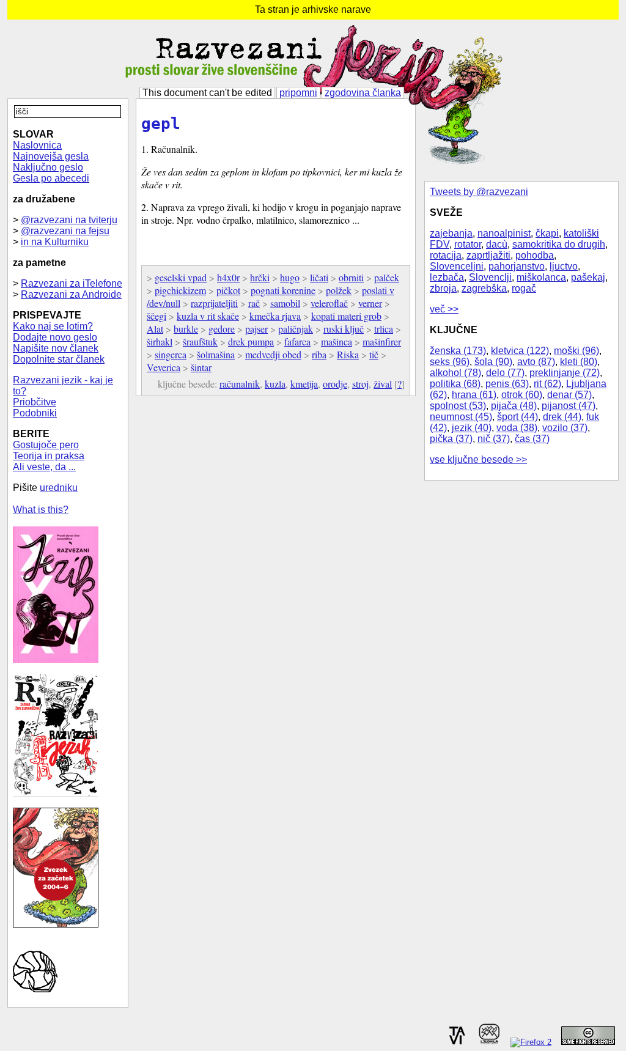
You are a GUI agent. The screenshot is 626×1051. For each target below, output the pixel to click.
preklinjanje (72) (564, 372)
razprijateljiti (214, 303)
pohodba (534, 255)
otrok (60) (521, 394)
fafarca (297, 341)
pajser (256, 328)
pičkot (228, 290)
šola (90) (493, 361)
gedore (221, 328)
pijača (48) (514, 405)
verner (370, 303)
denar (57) (569, 394)
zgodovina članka (363, 92)
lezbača (447, 277)
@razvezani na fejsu (65, 231)
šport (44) (517, 416)
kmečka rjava (275, 315)
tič (373, 354)
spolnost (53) (458, 405)
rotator (467, 244)
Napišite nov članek (55, 348)
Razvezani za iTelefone (71, 283)
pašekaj (588, 277)
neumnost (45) (461, 416)
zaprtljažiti (488, 255)
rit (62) (547, 383)
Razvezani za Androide (71, 294)
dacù (496, 244)
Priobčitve (34, 402)
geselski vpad (181, 277)
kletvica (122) (520, 350)
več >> (444, 309)
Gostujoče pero (46, 445)
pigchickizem (180, 290)
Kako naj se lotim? (53, 326)
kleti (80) (578, 361)
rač (254, 303)
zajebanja (451, 233)
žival (383, 383)
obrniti (351, 277)
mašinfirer (382, 341)
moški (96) (576, 350)
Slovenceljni (457, 266)
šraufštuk (200, 341)
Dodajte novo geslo (55, 337)
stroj (360, 383)
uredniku (59, 487)
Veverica (163, 367)
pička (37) (451, 438)
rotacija (446, 255)
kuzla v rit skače (208, 315)
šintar (201, 367)
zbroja (443, 288)
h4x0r (228, 277)
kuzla (275, 383)
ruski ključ (343, 328)
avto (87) (536, 361)
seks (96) (450, 361)
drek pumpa (251, 341)
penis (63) (507, 383)
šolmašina (216, 354)
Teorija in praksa (48, 456)
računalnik (239, 383)
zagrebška (484, 288)
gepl (160, 123)
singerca (170, 354)
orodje (335, 383)
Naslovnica (37, 145)
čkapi (547, 233)
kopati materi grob (346, 315)
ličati (319, 277)
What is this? (40, 509)
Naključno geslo (48, 167)
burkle (186, 328)
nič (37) (493, 438)
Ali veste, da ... (44, 467)
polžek (339, 290)
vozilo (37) (564, 427)
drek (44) (562, 416)
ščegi (156, 315)
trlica (383, 328)
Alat (155, 328)
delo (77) (505, 372)
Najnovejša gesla (51, 156)
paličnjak (295, 328)
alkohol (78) (455, 372)
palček (386, 277)
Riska (348, 354)
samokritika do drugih (558, 244)
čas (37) (532, 438)
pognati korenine (283, 290)
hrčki (260, 277)
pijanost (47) (568, 405)
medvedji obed (273, 354)
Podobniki (35, 413)
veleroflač (329, 303)
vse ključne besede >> (478, 459)
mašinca (336, 341)
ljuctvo (564, 266)
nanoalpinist (504, 233)
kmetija (304, 383)
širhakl (159, 341)
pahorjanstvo (516, 266)
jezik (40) (472, 427)
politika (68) (455, 383)
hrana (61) (474, 394)
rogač (524, 288)
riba (319, 354)
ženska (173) (458, 350)
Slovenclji (490, 277)
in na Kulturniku (55, 242)
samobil (285, 303)
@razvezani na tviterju (69, 220)
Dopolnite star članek (59, 359)
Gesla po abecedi (51, 178)
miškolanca (541, 277)
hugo (290, 277)
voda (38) (516, 427)
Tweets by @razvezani (479, 191)
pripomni (298, 92)
